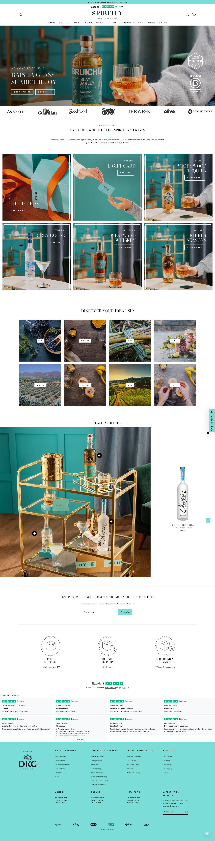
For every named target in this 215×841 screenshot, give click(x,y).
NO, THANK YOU (126, 442)
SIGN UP (126, 437)
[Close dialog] (141, 398)
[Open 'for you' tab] (207, 833)
